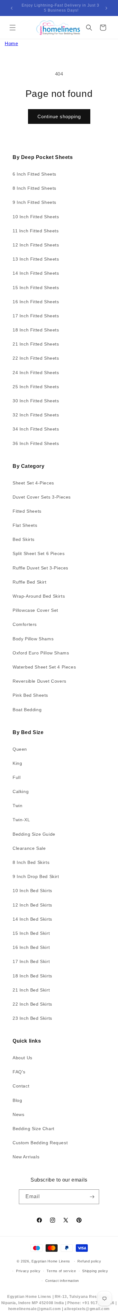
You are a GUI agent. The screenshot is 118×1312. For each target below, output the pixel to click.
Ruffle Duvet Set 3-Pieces (40, 567)
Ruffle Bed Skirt (30, 582)
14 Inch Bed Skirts (32, 919)
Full (16, 777)
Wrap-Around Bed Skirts (39, 596)
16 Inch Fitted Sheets (36, 301)
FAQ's (19, 1071)
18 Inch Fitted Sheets (36, 329)
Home (11, 43)
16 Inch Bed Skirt (31, 947)
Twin (17, 805)
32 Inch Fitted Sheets (36, 414)
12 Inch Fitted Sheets (36, 244)
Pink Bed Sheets (30, 695)
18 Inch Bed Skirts (32, 975)
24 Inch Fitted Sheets (36, 372)
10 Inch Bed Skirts (32, 890)
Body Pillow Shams (33, 638)
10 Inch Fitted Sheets (36, 216)
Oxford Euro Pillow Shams (41, 652)
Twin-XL (21, 819)
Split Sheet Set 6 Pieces (39, 553)
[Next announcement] (106, 8)
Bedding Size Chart (33, 1128)
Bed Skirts (24, 539)
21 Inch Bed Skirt (31, 989)
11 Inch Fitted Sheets (36, 230)
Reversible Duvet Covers (39, 681)
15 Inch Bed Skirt (31, 933)
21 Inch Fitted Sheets (36, 344)
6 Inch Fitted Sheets (34, 174)
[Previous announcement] (12, 8)
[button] (13, 27)
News (18, 1114)
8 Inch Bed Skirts (31, 862)
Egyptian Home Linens (50, 1261)
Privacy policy (28, 1271)
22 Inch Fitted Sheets (36, 358)
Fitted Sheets (27, 511)
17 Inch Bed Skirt (31, 961)
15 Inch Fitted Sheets (36, 287)
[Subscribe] (92, 1196)
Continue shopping (59, 116)
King (17, 763)
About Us (22, 1057)
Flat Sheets (25, 525)
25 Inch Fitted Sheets (36, 386)
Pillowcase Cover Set (35, 610)
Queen (20, 749)
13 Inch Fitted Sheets (36, 259)
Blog (17, 1100)
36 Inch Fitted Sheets (36, 443)
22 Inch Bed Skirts (32, 1004)
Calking (21, 791)
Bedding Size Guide (34, 834)
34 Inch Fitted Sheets (36, 428)
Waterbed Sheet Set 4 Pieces (44, 666)
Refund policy (89, 1261)
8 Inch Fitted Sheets (34, 188)
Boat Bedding (27, 709)
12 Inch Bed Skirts (32, 904)
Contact (21, 1085)
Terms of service (61, 1271)
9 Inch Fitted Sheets (34, 202)
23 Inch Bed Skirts (32, 1018)
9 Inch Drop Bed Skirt (36, 876)
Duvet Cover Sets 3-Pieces (42, 497)
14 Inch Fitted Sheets (36, 273)
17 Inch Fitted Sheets (36, 315)
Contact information (62, 1281)
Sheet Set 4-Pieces (33, 482)
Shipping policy (95, 1271)
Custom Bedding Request (40, 1142)
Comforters (25, 624)
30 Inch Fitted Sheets (36, 400)
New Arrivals (26, 1156)
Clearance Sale (29, 848)
